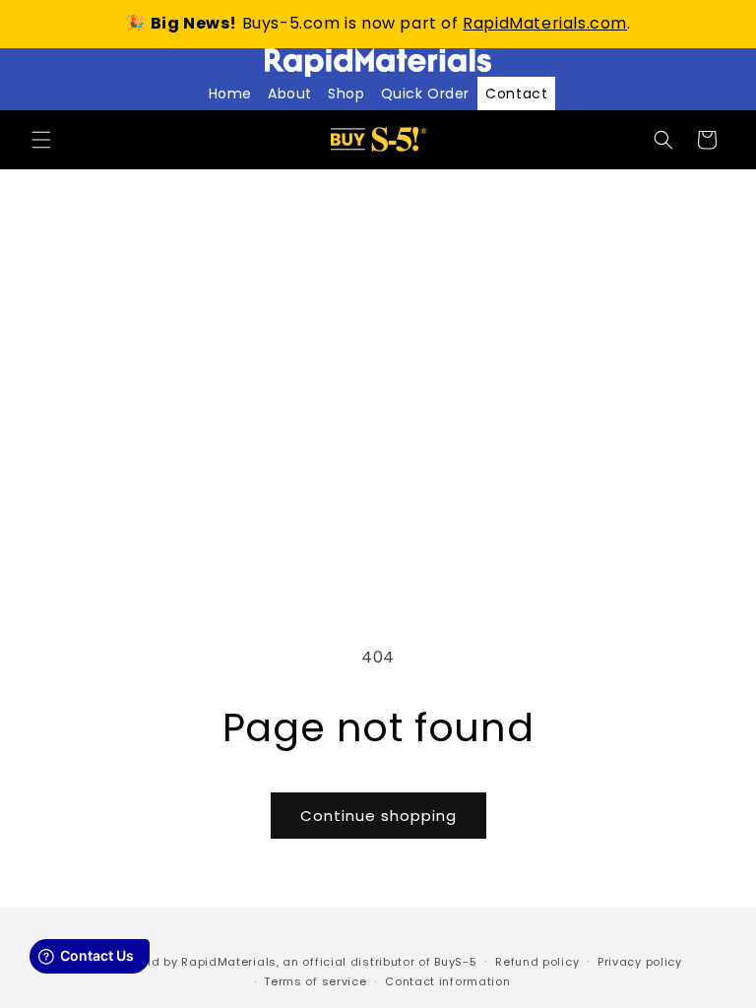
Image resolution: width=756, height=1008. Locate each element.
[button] (41, 139)
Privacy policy (640, 962)
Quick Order (426, 93)
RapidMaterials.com (545, 23)
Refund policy (537, 962)
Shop (346, 93)
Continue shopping (378, 815)
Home (230, 93)
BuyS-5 (455, 962)
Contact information (447, 981)
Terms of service (315, 981)
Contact (516, 93)
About (290, 93)
